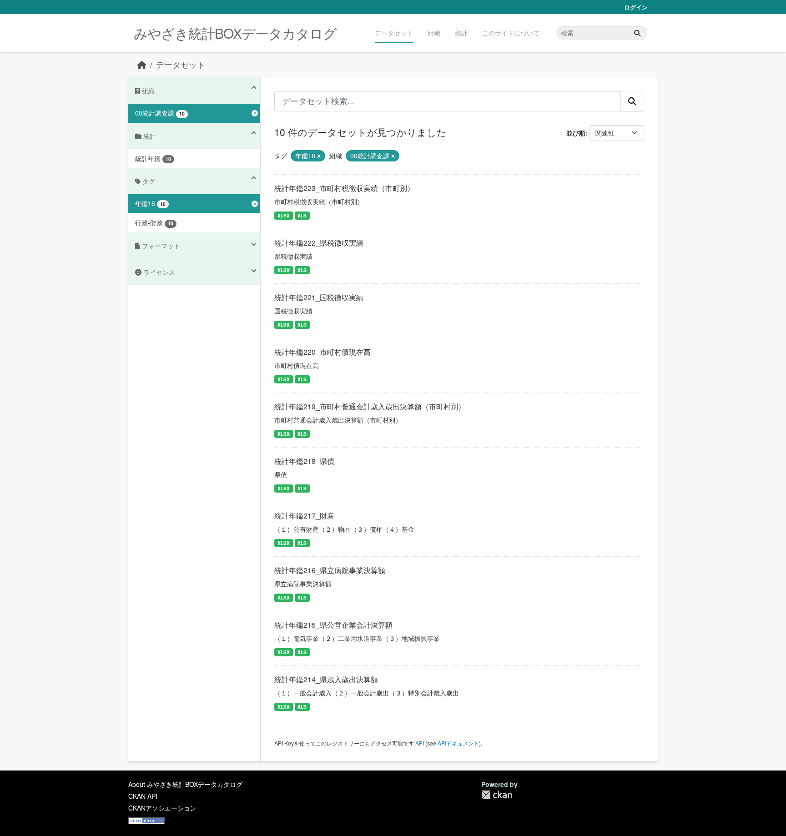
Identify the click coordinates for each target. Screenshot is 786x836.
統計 (461, 32)
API (419, 743)
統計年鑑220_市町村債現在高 (322, 352)
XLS (302, 215)
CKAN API (142, 796)
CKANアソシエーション (162, 807)
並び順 (575, 132)
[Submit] (637, 33)
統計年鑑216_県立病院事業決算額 (329, 570)
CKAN (496, 795)
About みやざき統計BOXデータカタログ (185, 784)
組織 (434, 32)
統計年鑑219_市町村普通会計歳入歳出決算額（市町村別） (369, 406)
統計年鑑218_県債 (304, 461)
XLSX (283, 215)
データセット (394, 32)
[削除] (319, 156)
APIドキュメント (458, 743)
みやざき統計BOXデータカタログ (235, 33)
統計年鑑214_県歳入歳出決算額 (326, 679)
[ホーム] (141, 64)
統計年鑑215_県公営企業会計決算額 (333, 624)
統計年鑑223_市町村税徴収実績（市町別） (344, 188)
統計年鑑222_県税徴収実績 (318, 242)
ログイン (636, 7)
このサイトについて (510, 32)
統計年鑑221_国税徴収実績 (318, 297)
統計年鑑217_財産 (304, 515)
